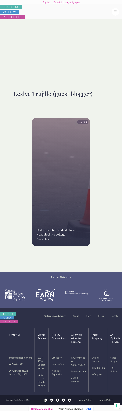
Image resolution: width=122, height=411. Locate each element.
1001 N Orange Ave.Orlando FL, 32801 (18, 372)
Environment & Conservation (78, 361)
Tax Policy (113, 369)
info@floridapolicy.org (20, 357)
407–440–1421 (16, 364)
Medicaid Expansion (57, 372)
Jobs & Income (75, 379)
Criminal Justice (96, 359)
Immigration (98, 367)
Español (57, 2)
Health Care (58, 364)
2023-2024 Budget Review (41, 363)
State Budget (114, 359)
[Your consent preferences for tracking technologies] (117, 406)
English (46, 2)
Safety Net (97, 374)
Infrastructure (78, 371)
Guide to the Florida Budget (41, 380)
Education (43, 239)
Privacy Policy (85, 399)
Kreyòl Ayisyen (72, 2)
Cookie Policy (105, 399)
